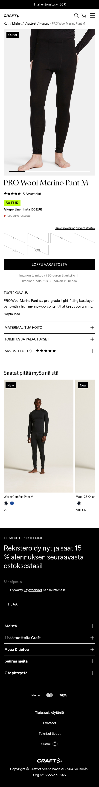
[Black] (6, 503)
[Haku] (76, 15)
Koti (6, 24)
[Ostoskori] (84, 15)
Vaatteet (30, 24)
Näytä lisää (12, 314)
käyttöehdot (33, 590)
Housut (44, 24)
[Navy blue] (12, 503)
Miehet (17, 24)
